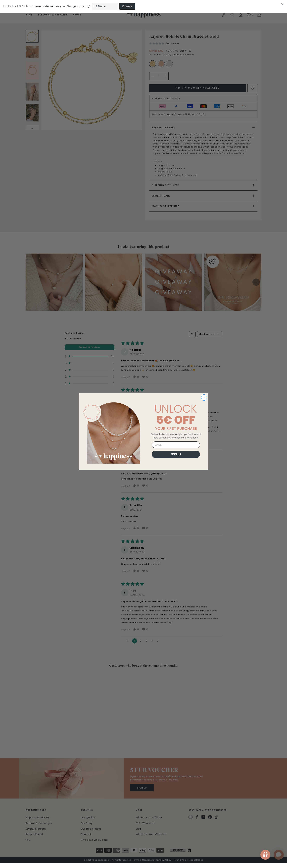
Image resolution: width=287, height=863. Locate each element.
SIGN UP (175, 454)
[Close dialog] (204, 397)
